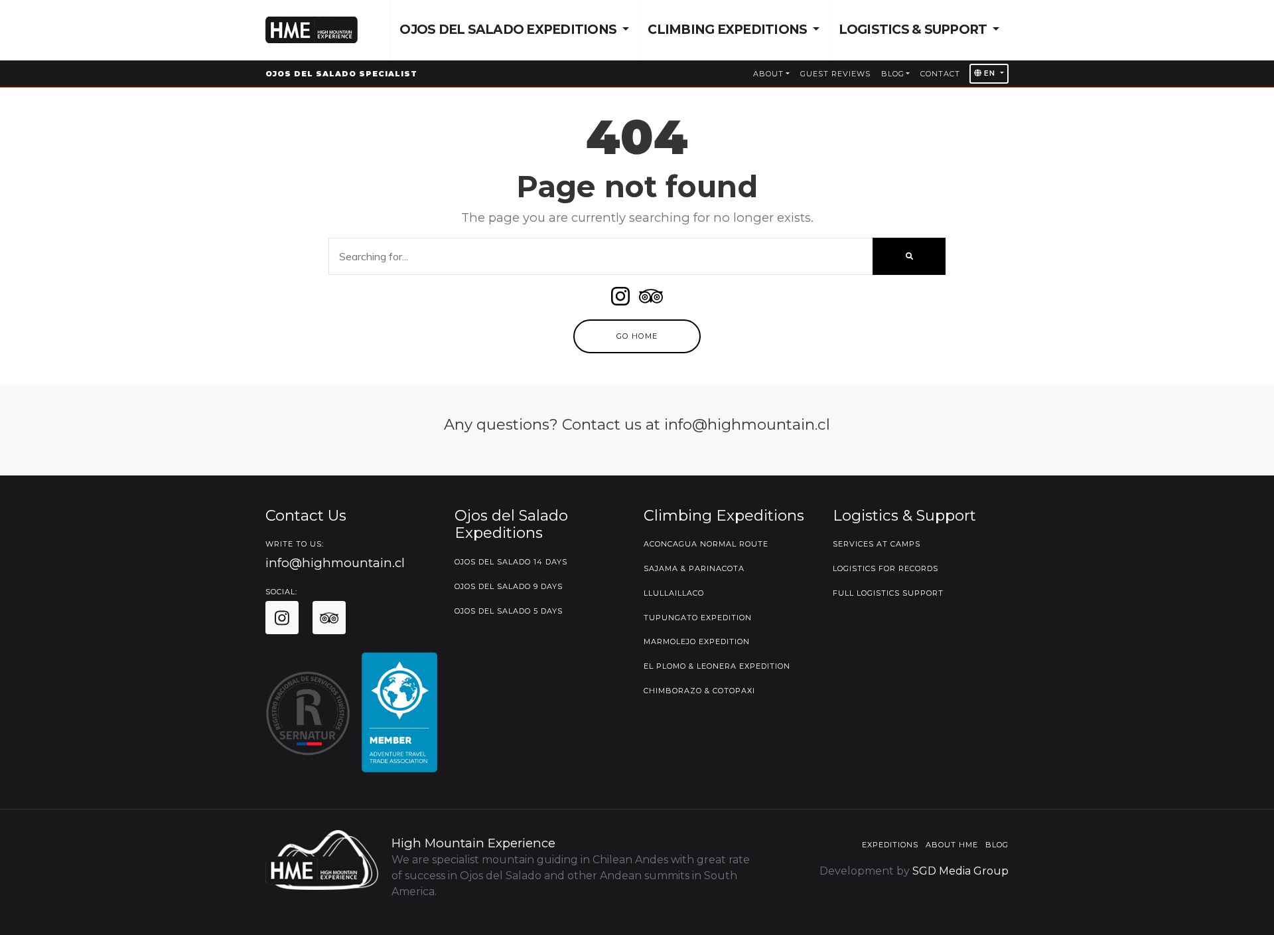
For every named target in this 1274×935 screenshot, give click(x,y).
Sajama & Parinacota (694, 568)
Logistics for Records (885, 568)
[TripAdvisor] (651, 300)
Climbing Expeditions (729, 29)
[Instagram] (620, 300)
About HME (952, 844)
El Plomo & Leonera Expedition (717, 666)
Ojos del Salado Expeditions (509, 29)
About (768, 73)
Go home (637, 336)
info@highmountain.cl (335, 562)
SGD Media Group (960, 871)
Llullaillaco (674, 593)
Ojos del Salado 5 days (509, 611)
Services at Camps (876, 544)
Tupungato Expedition (698, 617)
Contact (940, 73)
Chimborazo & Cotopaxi (699, 690)
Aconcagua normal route (706, 544)
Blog (892, 73)
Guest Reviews (835, 73)
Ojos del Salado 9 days (509, 586)
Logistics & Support (914, 29)
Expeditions (890, 844)
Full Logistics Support (888, 593)
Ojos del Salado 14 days (511, 561)
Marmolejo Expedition (697, 641)
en (989, 73)
